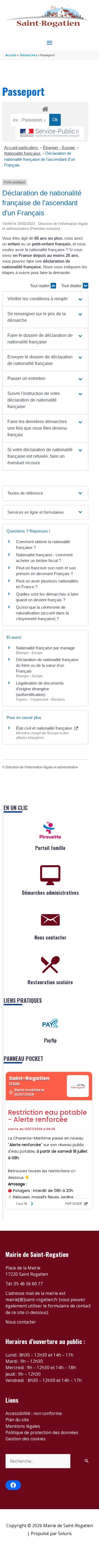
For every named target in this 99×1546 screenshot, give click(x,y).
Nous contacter (50, 937)
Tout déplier (72, 285)
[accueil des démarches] (45, 108)
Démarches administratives (50, 892)
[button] (45, 299)
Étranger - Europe (59, 147)
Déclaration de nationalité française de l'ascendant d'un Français (39, 159)
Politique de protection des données (42, 1432)
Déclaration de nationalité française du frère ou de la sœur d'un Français (47, 665)
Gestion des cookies (26, 1439)
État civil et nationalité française (44, 728)
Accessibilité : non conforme (34, 1413)
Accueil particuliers (21, 147)
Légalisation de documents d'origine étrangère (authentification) (40, 689)
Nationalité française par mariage (45, 648)
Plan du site (17, 1420)
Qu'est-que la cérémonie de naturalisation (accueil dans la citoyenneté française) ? (42, 613)
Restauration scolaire (50, 982)
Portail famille (50, 847)
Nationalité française (23, 153)
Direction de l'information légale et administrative (42, 767)
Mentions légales (23, 1426)
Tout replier (40, 285)
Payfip (50, 1040)
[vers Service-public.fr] (49, 133)
